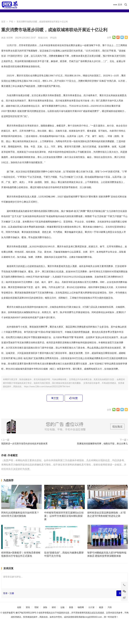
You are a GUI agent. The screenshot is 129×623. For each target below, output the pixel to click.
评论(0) (53, 38)
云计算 (91, 607)
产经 (11, 21)
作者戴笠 (13, 455)
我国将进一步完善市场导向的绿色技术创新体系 (24, 443)
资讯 (28, 607)
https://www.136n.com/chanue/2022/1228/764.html (47, 386)
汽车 (110, 607)
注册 (12, 593)
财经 (54, 607)
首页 (3, 21)
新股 (71, 607)
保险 (45, 607)
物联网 (81, 607)
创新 (19, 607)
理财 (36, 607)
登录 (5, 593)
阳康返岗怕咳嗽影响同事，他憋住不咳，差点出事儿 (102, 443)
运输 (62, 607)
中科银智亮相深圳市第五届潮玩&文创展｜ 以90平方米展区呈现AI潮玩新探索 (64, 516)
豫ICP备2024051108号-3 (27, 613)
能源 (101, 607)
